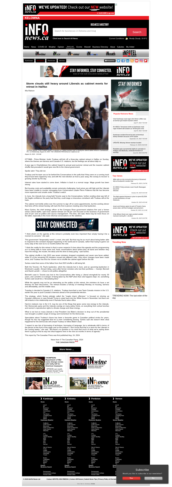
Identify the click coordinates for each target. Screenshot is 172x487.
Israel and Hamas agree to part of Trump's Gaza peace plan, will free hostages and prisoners (129, 207)
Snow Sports (47, 429)
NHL (44, 443)
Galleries (46, 423)
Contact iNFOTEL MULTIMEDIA (58, 479)
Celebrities (46, 459)
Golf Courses (47, 424)
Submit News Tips (90, 479)
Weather (52, 47)
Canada (45, 409)
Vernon (62, 61)
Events (79, 47)
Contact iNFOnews (76, 479)
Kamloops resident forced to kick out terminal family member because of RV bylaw (128, 135)
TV (44, 464)
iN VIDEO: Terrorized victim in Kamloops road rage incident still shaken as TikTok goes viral (128, 127)
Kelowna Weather (70, 420)
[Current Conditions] (126, 39)
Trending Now (47, 415)
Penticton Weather (95, 420)
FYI (44, 412)
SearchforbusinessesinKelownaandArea (75, 31)
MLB (44, 438)
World (45, 417)
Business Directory (100, 47)
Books (45, 458)
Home (26, 47)
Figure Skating (47, 436)
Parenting (46, 453)
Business (46, 408)
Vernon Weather (118, 420)
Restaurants (47, 471)
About (112, 47)
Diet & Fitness (47, 447)
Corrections (46, 411)
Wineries (45, 430)
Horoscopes (47, 452)
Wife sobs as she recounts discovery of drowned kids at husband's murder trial (129, 180)
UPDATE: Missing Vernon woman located (127, 143)
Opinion (61, 47)
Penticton (51, 61)
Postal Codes (47, 474)
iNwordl (87, 47)
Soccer (45, 444)
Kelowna (40, 61)
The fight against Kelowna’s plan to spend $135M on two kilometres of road (130, 197)
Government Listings (49, 473)
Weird (45, 418)
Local (44, 405)
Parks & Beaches (48, 427)
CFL (44, 433)
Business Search (46, 467)
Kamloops (29, 61)
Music (45, 462)
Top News (46, 414)
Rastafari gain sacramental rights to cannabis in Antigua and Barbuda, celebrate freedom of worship (129, 150)
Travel (45, 455)
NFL (44, 441)
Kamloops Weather (47, 420)
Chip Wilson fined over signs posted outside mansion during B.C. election (128, 215)
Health (45, 450)
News (33, 47)
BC (44, 406)
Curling (45, 435)
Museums (46, 426)
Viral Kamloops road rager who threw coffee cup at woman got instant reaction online (129, 120)
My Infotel (130, 47)
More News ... (67, 349)
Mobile (93, 483)
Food (44, 449)
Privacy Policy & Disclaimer (108, 479)
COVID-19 (42, 47)
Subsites (120, 47)
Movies (45, 461)
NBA (44, 439)
